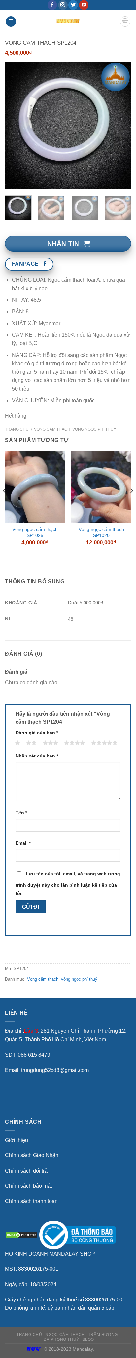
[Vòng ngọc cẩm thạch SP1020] (101, 487)
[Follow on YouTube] (83, 5)
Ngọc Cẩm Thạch (65, 1334)
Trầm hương (103, 1334)
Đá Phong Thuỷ (61, 1339)
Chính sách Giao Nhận (31, 1155)
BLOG (88, 1339)
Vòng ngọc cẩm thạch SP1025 (35, 532)
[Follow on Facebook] (52, 5)
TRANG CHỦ (29, 1334)
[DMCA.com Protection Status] (21, 1234)
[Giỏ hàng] (125, 21)
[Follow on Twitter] (73, 5)
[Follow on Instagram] (63, 5)
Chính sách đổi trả (26, 1171)
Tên (21, 812)
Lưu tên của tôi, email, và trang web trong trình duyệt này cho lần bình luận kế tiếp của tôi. (68, 883)
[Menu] (11, 21)
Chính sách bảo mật (28, 1186)
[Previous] (16, 125)
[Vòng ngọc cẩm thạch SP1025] (35, 487)
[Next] (120, 125)
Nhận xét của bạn (37, 755)
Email (23, 843)
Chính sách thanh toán (31, 1201)
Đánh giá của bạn (37, 732)
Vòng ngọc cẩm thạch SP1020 (101, 532)
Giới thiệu (16, 1140)
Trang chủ (17, 429)
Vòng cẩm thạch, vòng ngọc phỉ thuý (75, 429)
